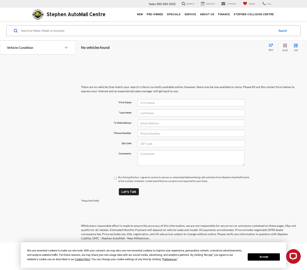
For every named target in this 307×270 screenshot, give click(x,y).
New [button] (140, 14)
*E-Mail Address (122, 122)
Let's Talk (129, 191)
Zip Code (126, 143)
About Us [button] (207, 14)
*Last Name (125, 112)
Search (283, 30)
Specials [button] (174, 14)
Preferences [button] (169, 259)
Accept (263, 256)
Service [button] (190, 14)
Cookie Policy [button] (82, 259)
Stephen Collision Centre (254, 14)
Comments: (125, 153)
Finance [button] (224, 14)
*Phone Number (122, 133)
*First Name (124, 102)
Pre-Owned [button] (155, 14)
